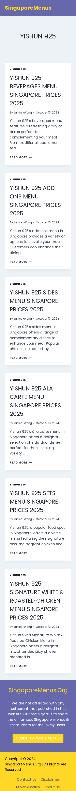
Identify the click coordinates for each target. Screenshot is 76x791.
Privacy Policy (28, 787)
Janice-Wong (23, 113)
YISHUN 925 (18, 69)
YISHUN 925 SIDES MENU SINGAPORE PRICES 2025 (34, 301)
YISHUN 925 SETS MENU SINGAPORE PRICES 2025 (34, 501)
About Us (52, 787)
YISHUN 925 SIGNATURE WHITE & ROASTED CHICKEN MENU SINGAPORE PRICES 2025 (37, 601)
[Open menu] (67, 8)
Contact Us (26, 779)
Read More (21, 157)
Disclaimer (50, 779)
